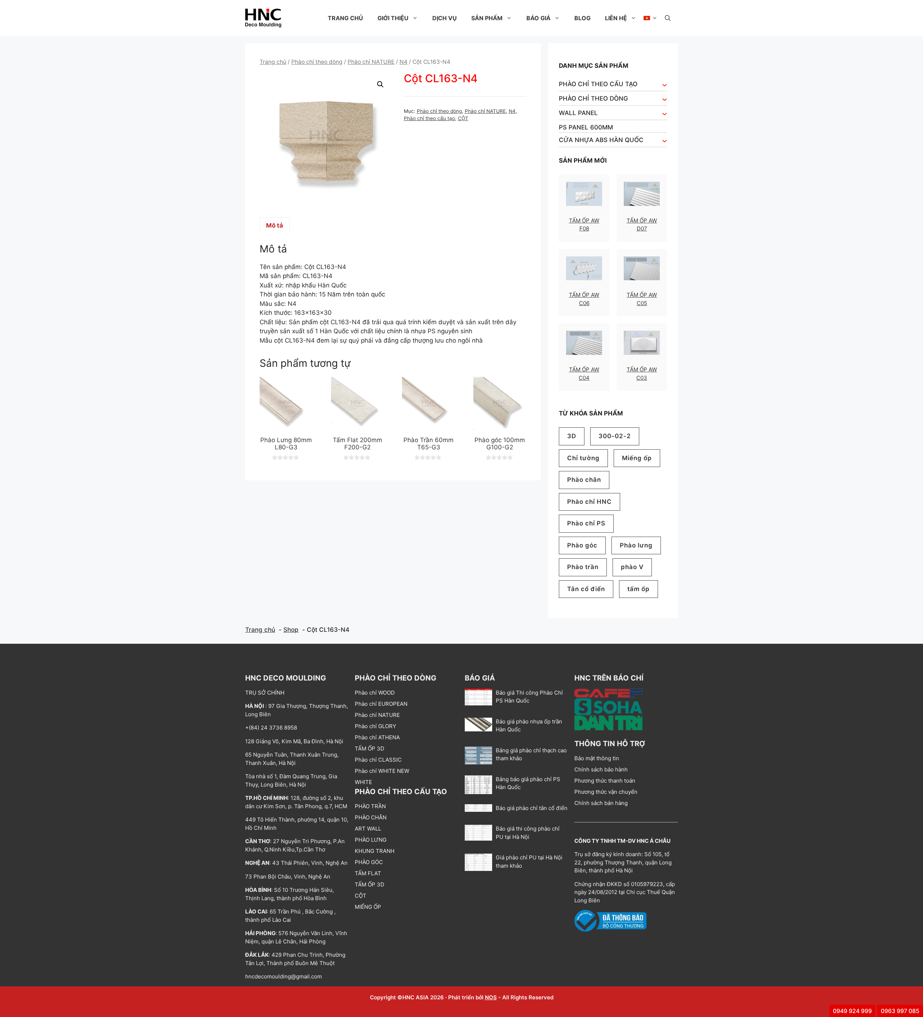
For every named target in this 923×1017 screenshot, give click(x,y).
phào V (632, 567)
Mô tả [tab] (274, 225)
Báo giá (538, 18)
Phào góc (582, 545)
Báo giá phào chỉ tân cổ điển (532, 808)
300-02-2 (615, 436)
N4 (403, 61)
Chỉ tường (583, 458)
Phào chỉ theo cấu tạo (429, 118)
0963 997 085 (900, 1010)
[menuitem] (651, 18)
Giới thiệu (392, 18)
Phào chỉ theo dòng (317, 61)
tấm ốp (638, 589)
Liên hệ (616, 18)
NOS (491, 997)
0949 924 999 (852, 1010)
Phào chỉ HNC (589, 501)
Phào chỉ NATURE (371, 61)
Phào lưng (636, 545)
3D (571, 436)
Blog (582, 18)
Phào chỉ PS (586, 523)
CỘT (463, 118)
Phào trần (583, 567)
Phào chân (584, 479)
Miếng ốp (637, 458)
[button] (668, 18)
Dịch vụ (444, 18)
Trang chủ (345, 18)
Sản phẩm (487, 18)
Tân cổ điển (586, 589)
